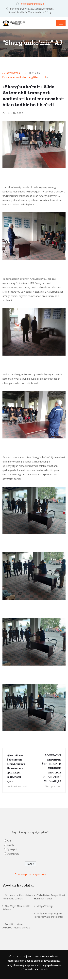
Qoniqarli (12, 849)
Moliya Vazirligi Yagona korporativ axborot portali (48, 915)
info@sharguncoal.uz (32, 3)
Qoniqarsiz (13, 853)
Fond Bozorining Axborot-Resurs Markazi (16, 925)
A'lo (9, 840)
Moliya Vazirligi (44, 906)
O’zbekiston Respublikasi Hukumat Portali (49, 896)
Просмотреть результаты (30, 874)
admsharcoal (13, 72)
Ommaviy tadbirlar (16, 77)
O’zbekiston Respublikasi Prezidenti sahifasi (17, 896)
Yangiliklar (32, 77)
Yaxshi (10, 845)
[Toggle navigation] (61, 23)
